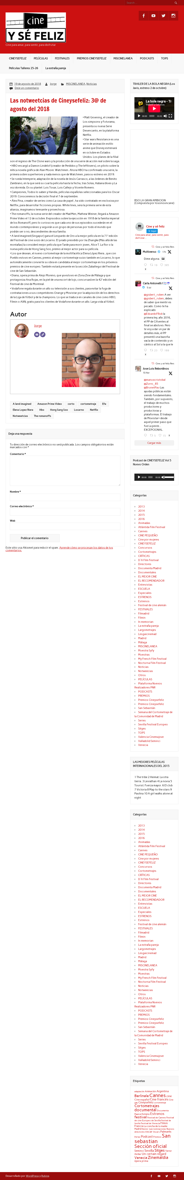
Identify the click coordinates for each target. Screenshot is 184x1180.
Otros (142, 675)
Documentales (147, 572)
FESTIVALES (62, 58)
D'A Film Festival (148, 560)
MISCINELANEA (123, 58)
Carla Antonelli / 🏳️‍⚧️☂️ (156, 283)
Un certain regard (154, 1154)
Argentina (163, 1091)
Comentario (18, 454)
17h (164, 252)
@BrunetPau (151, 387)
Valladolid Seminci (149, 741)
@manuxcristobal (154, 379)
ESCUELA (144, 588)
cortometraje (88, 403)
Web (12, 521)
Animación (150, 1091)
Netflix (94, 409)
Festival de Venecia (150, 1123)
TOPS (164, 58)
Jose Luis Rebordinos (156, 368)
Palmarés (165, 1131)
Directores (144, 564)
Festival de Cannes (156, 1117)
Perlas (137, 1137)
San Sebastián (146, 708)
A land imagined (22, 403)
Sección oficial (150, 1146)
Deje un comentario (27, 88)
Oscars (156, 1132)
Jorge (53, 83)
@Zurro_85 (151, 383)
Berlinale (141, 1096)
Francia (138, 1126)
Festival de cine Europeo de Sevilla (154, 1119)
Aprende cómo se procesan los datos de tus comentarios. (59, 549)
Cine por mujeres (148, 539)
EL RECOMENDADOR (151, 580)
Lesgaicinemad (147, 634)
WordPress (32, 1175)
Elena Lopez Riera (23, 409)
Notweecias (145, 671)
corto (71, 403)
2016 (141, 519)
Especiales (144, 593)
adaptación (139, 1091)
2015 (141, 515)
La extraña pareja (55, 68)
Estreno (146, 1114)
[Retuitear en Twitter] (153, 246)
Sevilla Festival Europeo (153, 724)
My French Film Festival (152, 658)
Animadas (144, 523)
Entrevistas (145, 584)
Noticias (91, 83)
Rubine (45, 1175)
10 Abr (146, 373)
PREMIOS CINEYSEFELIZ (91, 58)
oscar (148, 1131)
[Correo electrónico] (37, 334)
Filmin (142, 617)
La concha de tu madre (155, 1126)
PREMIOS (144, 695)
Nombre (15, 492)
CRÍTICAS (144, 556)
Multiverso (149, 251)
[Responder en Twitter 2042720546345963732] (146, 435)
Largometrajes (147, 630)
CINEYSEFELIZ (17, 58)
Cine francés (159, 1099)
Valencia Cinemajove (151, 737)
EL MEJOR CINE (147, 576)
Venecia (143, 745)
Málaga (142, 642)
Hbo (41, 409)
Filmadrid (143, 613)
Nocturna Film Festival (152, 663)
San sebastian (152, 1138)
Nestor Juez (147, 1129)
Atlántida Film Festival (151, 527)
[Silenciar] (165, 116)
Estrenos (144, 601)
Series (142, 720)
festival (140, 1117)
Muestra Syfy (146, 650)
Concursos (145, 547)
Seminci (139, 1150)
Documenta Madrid (149, 568)
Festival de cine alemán (152, 605)
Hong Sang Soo (59, 409)
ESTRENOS (144, 597)
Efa (104, 403)
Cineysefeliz (145, 1102)
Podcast (147, 1136)
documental (145, 1109)
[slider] (168, 477)
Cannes (143, 531)
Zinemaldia (158, 1157)
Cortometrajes (147, 551)
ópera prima (141, 1160)
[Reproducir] (139, 116)
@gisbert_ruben (154, 294)
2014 (141, 510)
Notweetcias (20, 415)
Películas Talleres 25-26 (23, 68)
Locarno (79, 409)
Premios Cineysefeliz (151, 700)
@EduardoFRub (153, 313)
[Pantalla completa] (170, 116)
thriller (137, 1154)
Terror (168, 1150)
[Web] (42, 334)
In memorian (145, 621)
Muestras (144, 654)
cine (169, 1096)
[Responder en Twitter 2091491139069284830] (146, 265)
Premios (157, 1136)
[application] (154, 108)
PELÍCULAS (41, 58)
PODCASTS (147, 58)
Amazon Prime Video (49, 403)
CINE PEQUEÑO (148, 535)
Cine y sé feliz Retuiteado (168, 246)
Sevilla (149, 1151)
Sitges (142, 728)
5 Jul (149, 287)
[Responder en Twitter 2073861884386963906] (146, 350)
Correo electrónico (22, 506)
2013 (141, 506)
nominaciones (159, 1129)
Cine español (141, 1099)
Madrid (142, 638)
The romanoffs (42, 415)
